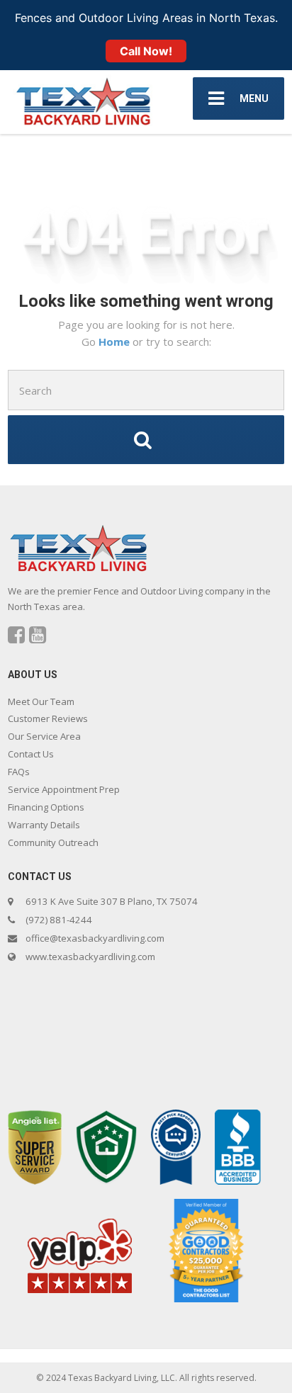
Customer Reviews (48, 718)
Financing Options (46, 807)
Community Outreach (53, 842)
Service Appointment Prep (64, 789)
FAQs (19, 771)
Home (116, 341)
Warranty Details (44, 824)
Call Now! (146, 51)
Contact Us (31, 754)
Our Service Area (44, 736)
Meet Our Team (41, 701)
